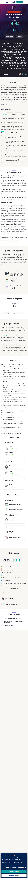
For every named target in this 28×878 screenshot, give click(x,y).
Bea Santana (24, 74)
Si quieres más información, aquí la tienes (14, 867)
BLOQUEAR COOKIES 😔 (14, 875)
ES (24, 2)
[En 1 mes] (5, 112)
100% (14, 30)
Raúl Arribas (4, 344)
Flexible (14, 560)
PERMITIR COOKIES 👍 (14, 871)
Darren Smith (4, 335)
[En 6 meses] (23, 112)
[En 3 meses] (14, 112)
